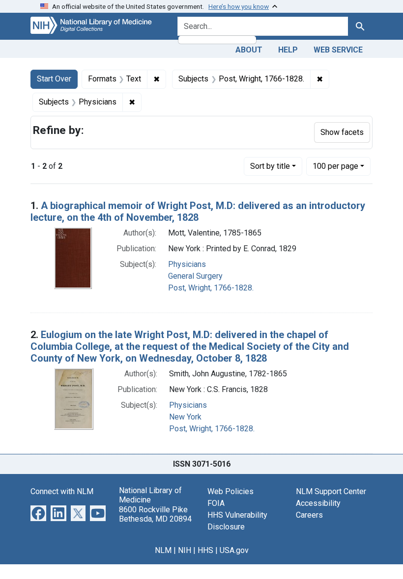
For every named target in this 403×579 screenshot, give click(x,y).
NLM (163, 550)
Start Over (54, 78)
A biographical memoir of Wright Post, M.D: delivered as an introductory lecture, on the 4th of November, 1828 (197, 211)
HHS (205, 550)
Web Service (338, 49)
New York (185, 416)
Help (288, 49)
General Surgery (195, 276)
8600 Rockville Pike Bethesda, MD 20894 (155, 514)
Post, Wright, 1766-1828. (211, 287)
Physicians (187, 264)
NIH (184, 550)
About (248, 49)
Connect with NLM (61, 491)
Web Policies (230, 491)
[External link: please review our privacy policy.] (38, 512)
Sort (270, 166)
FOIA (216, 503)
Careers (309, 515)
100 (335, 166)
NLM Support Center (331, 491)
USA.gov (234, 550)
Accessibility (318, 503)
